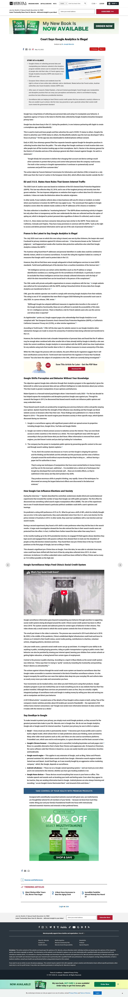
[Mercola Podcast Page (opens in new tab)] (85, 927)
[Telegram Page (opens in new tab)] (50, 927)
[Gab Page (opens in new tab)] (54, 927)
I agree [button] (97, 993)
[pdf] (28, 874)
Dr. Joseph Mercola (68, 44)
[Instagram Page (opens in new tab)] (42, 927)
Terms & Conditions (56, 972)
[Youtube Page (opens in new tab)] (74, 927)
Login (61, 906)
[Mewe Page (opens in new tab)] (64, 927)
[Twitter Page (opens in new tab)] (46, 927)
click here (40, 963)
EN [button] (94, 3)
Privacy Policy (73, 993)
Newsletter (82, 940)
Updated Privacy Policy (71, 972)
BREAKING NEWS (33, 3)
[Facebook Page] (22, 875)
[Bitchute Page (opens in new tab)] (78, 927)
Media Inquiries (59, 940)
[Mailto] (24, 875)
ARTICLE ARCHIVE (45, 3)
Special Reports (84, 945)
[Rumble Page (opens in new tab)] (82, 927)
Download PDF (76, 369)
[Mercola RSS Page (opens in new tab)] (88, 927)
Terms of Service (85, 993)
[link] (23, 49)
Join (67, 906)
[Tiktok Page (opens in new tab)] (70, 927)
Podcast (81, 942)
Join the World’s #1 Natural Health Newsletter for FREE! (26, 10)
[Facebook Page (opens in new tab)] (39, 927)
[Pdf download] (33, 48)
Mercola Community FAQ (62, 942)
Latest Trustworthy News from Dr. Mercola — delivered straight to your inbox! (39, 918)
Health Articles (42, 945)
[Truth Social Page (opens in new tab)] (58, 927)
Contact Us (41, 942)
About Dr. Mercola (43, 940)
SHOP (114, 3)
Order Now (105, 984)
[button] (107, 11)
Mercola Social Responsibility (64, 945)
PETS (54, 3)
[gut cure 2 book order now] (64, 33)
